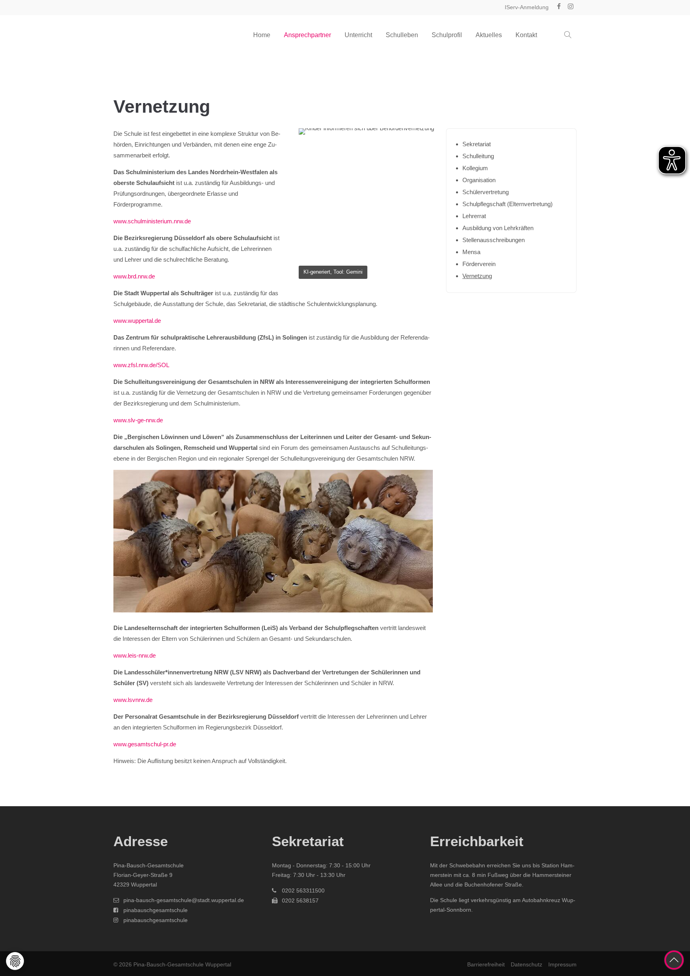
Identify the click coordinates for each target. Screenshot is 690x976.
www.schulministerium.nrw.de (152, 221)
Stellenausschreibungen (493, 240)
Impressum (562, 964)
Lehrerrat (474, 216)
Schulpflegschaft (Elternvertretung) (507, 204)
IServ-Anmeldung (527, 7)
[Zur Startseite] (153, 35)
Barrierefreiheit (486, 964)
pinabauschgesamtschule (155, 910)
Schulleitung (478, 156)
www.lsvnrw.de (133, 699)
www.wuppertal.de (137, 320)
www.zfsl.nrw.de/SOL (141, 365)
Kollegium (475, 168)
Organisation (479, 180)
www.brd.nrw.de (134, 276)
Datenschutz (526, 964)
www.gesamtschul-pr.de (144, 744)
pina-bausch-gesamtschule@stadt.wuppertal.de (183, 900)
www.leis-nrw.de (134, 655)
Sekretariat (476, 144)
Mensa (471, 251)
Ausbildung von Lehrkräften (497, 228)
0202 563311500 (303, 890)
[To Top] (674, 960)
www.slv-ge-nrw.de (138, 420)
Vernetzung (477, 275)
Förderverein (479, 263)
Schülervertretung (485, 192)
